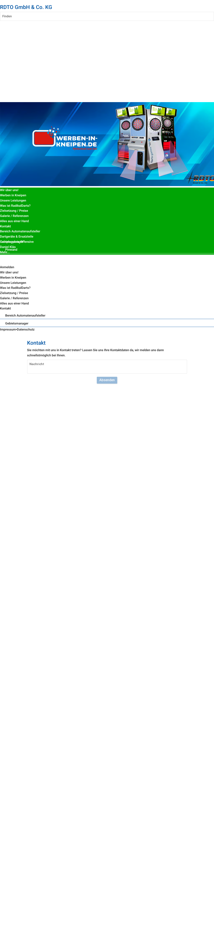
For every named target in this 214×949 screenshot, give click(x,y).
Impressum (8, 329)
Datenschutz (25, 329)
